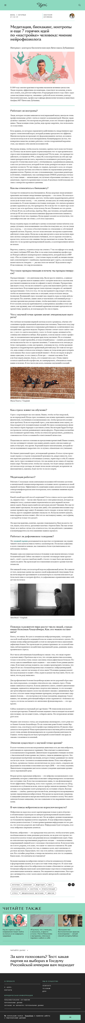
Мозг (50, 885)
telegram (46, 988)
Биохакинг (28, 885)
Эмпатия (51, 893)
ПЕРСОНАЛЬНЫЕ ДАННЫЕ (13, 1002)
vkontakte (46, 985)
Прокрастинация (48, 889)
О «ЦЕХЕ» (8, 987)
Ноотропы (34, 889)
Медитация (40, 885)
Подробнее (29, 1016)
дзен (44, 991)
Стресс (15, 893)
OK (70, 1017)
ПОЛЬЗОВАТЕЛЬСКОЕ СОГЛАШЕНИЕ (17, 1000)
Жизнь (12, 15)
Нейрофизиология (19, 889)
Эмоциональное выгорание (33, 893)
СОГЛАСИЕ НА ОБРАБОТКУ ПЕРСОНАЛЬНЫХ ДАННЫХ (24, 1005)
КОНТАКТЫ (8, 990)
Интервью (22, 15)
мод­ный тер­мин (21, 541)
